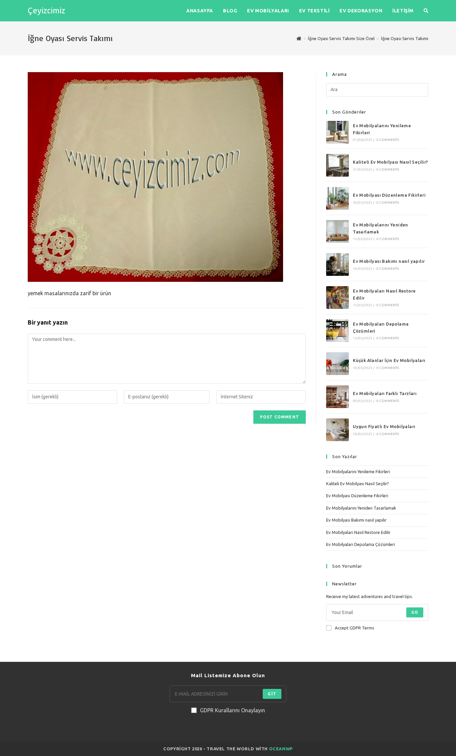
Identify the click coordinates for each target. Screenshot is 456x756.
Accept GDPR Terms (354, 627)
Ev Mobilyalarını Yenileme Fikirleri (358, 471)
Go (414, 612)
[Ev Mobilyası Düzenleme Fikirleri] (337, 198)
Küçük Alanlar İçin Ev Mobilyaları (389, 360)
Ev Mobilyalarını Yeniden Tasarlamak (361, 508)
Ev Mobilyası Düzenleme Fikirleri (389, 195)
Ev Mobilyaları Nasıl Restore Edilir (358, 532)
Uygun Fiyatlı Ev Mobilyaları (384, 426)
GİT (272, 694)
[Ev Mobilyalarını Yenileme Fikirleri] (337, 132)
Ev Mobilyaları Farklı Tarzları (385, 393)
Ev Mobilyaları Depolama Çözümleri (360, 544)
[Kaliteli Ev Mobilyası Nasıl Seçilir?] (337, 165)
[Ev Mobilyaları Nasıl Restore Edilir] (337, 297)
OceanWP (281, 748)
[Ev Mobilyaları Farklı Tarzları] (337, 396)
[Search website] (426, 10)
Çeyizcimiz (46, 10)
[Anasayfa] (298, 38)
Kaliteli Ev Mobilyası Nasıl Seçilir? (390, 162)
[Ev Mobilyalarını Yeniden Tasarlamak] (337, 231)
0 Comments (388, 140)
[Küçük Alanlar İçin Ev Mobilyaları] (337, 363)
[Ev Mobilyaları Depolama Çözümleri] (337, 330)
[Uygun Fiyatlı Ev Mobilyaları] (337, 429)
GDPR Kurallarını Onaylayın (232, 710)
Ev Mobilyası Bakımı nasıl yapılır (389, 261)
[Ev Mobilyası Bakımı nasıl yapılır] (337, 264)
